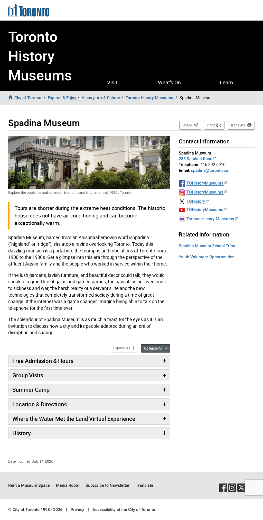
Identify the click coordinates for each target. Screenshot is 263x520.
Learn (226, 82)
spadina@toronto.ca (209, 170)
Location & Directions (39, 404)
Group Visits (27, 375)
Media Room (67, 485)
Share (192, 124)
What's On (169, 82)
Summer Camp (31, 389)
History (21, 433)
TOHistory (195, 201)
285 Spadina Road (195, 158)
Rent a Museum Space (29, 485)
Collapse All (157, 348)
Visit (112, 82)
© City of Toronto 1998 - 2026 (35, 509)
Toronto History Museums (40, 56)
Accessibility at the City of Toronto (123, 509)
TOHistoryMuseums (204, 183)
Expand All (125, 347)
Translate (237, 125)
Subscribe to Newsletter (108, 485)
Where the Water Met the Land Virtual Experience (73, 418)
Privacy (77, 509)
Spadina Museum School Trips (207, 246)
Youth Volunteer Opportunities (206, 257)
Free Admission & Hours (42, 360)
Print (211, 125)
